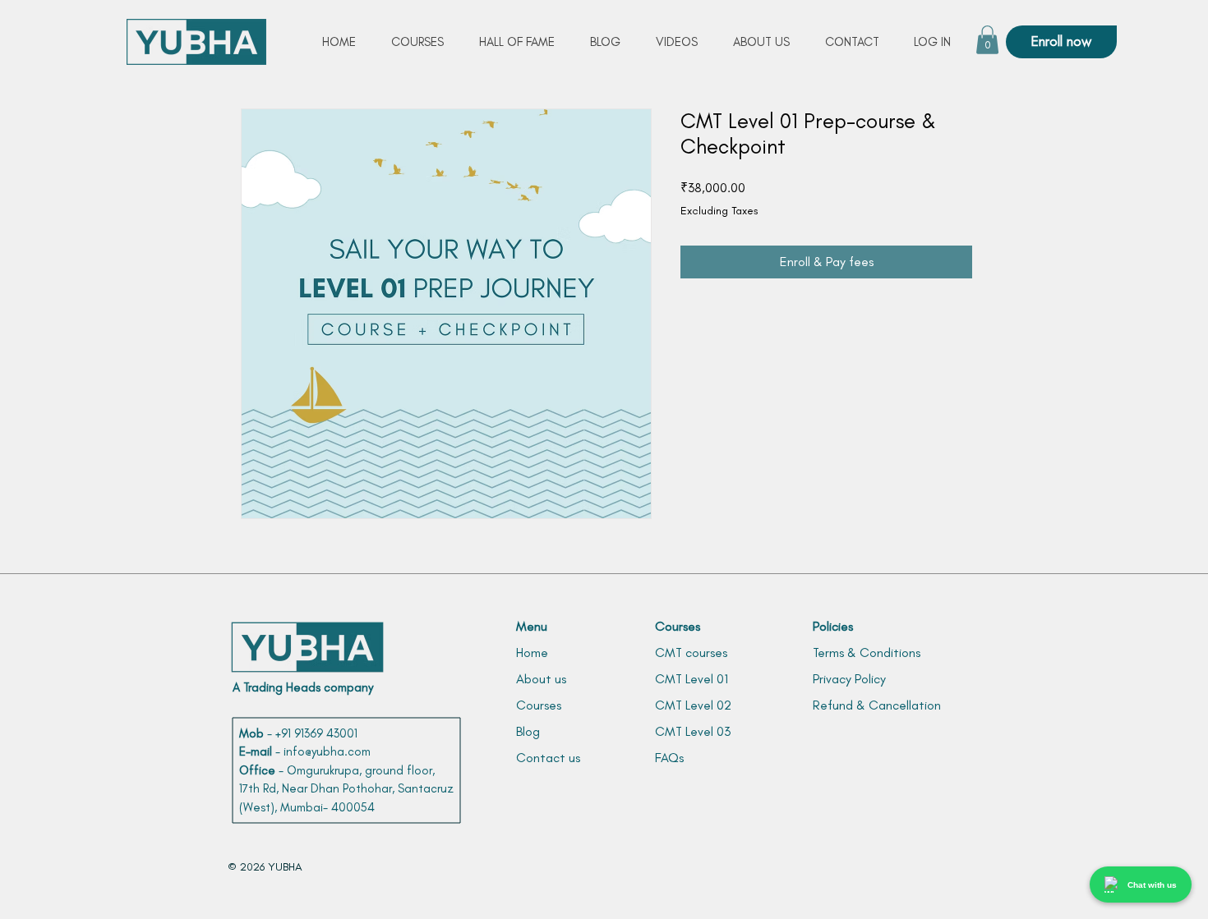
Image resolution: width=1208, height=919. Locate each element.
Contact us (548, 757)
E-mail (255, 751)
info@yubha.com (327, 751)
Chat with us (1152, 884)
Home (532, 652)
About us (541, 679)
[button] (987, 39)
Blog (528, 731)
